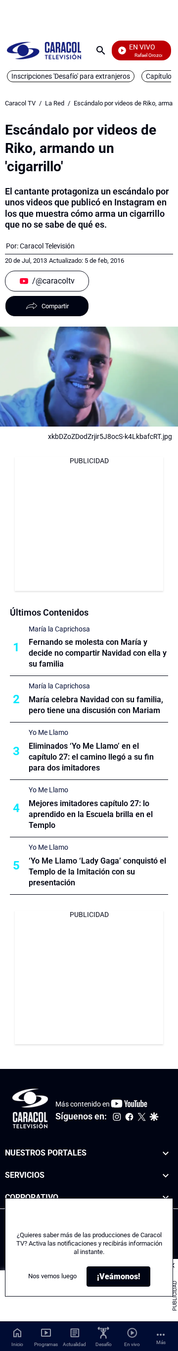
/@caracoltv (53, 281)
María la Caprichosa (59, 629)
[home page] (44, 50)
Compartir (55, 306)
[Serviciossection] (165, 1175)
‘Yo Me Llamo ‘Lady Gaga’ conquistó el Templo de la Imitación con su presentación (97, 871)
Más (161, 1342)
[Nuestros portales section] (165, 1153)
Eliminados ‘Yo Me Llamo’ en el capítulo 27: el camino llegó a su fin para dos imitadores (91, 756)
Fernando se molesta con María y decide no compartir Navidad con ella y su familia (98, 653)
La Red (54, 103)
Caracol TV (20, 103)
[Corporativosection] (165, 1198)
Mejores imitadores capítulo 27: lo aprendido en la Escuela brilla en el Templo (91, 814)
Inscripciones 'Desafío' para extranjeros (70, 76)
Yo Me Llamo (48, 732)
